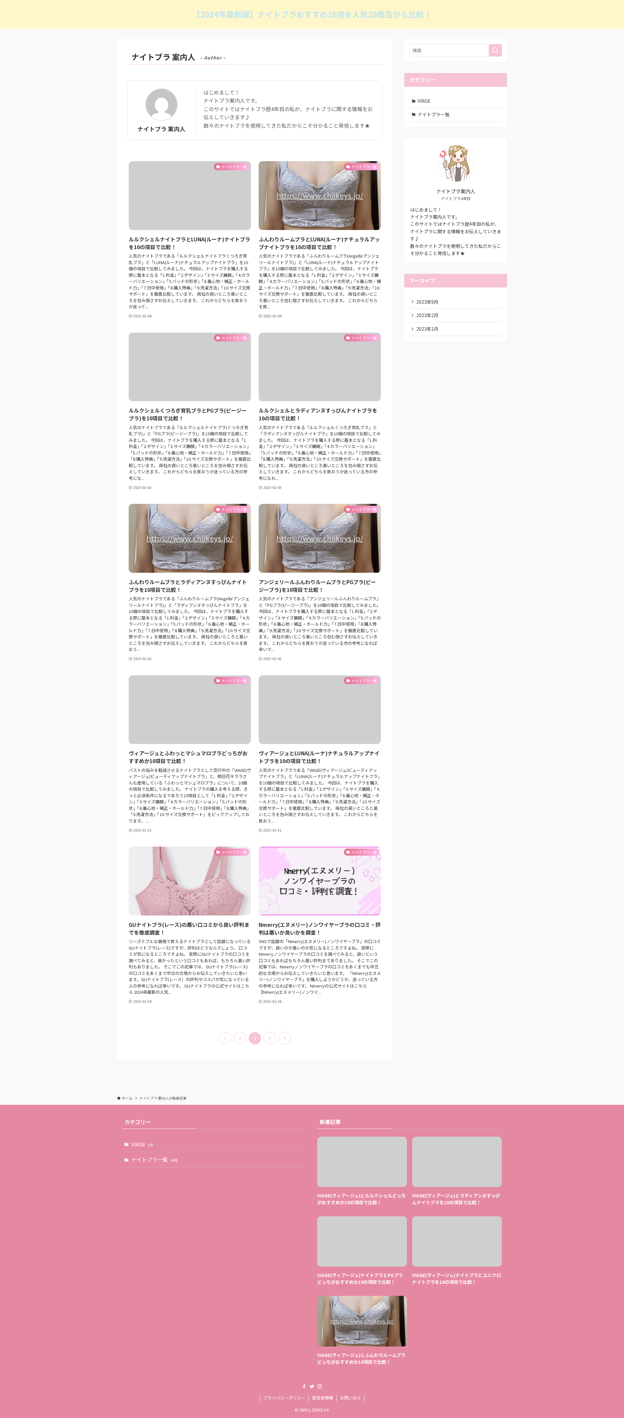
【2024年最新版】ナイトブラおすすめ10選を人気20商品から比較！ (312, 14)
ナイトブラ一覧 (433, 114)
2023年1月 (427, 329)
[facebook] (304, 1386)
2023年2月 (427, 315)
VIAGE (424, 100)
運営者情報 (322, 1398)
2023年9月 (427, 302)
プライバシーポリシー (284, 1398)
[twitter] (312, 1386)
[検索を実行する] (495, 50)
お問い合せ (350, 1398)
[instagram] (320, 1386)
